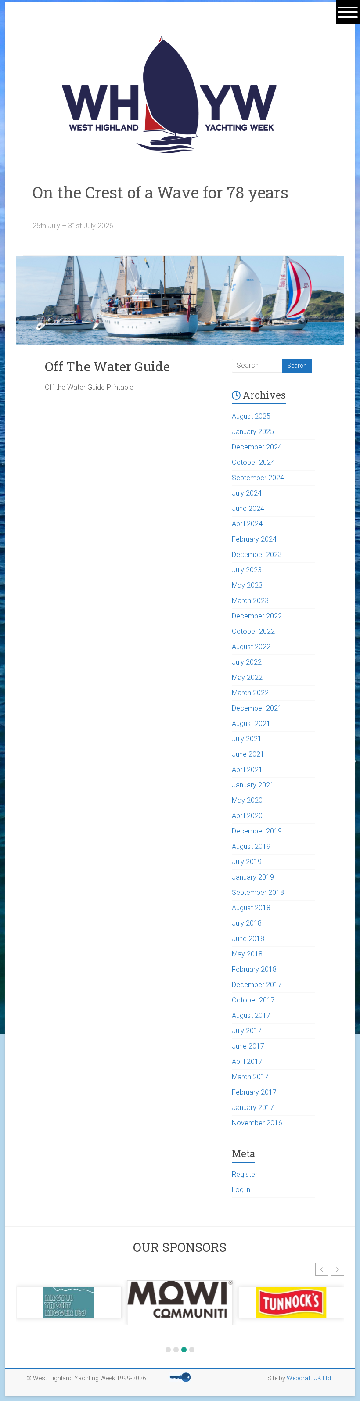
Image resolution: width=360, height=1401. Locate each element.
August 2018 (251, 908)
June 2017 (248, 1046)
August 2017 (251, 1015)
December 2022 (257, 616)
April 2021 (247, 769)
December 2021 (257, 708)
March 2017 (250, 1077)
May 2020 (247, 800)
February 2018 (254, 969)
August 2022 (251, 647)
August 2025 (251, 416)
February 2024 (254, 539)
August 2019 (251, 846)
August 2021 (251, 723)
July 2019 (247, 862)
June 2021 (248, 754)
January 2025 (253, 431)
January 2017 (253, 1107)
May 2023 (247, 585)
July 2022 (247, 662)
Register (244, 1174)
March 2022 (250, 693)
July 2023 (247, 570)
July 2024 (247, 493)
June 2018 (248, 938)
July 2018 (247, 923)
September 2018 (258, 892)
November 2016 (257, 1123)
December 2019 (257, 831)
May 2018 (247, 954)
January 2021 (253, 785)
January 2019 (253, 877)
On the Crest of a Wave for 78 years (168, 201)
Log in (241, 1189)
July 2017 (247, 1031)
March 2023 (250, 600)
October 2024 (253, 462)
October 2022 (253, 631)
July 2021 (247, 739)
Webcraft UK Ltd (309, 1378)
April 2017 (247, 1061)
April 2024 (247, 524)
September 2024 (258, 478)
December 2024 (257, 447)
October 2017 (253, 1000)
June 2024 (248, 508)
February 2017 (254, 1092)
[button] (321, 1269)
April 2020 (247, 816)
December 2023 (257, 554)
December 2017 (257, 985)
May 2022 (247, 677)
